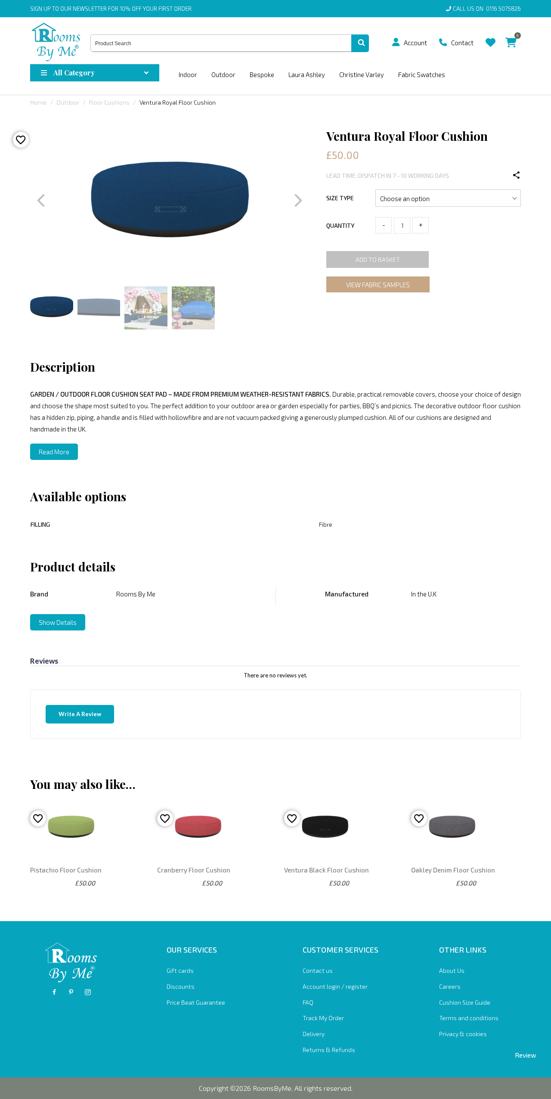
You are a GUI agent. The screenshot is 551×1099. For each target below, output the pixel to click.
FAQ (308, 1002)
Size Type (340, 198)
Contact (462, 43)
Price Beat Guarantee (196, 1002)
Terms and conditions (468, 1017)
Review (525, 1055)
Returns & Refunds (329, 1049)
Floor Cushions (109, 102)
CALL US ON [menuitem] (487, 8)
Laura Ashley (306, 74)
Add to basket (378, 259)
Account (415, 43)
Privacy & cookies (463, 1033)
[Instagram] (88, 992)
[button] (396, 42)
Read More (54, 452)
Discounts (181, 986)
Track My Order (323, 1017)
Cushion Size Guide (464, 1002)
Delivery (314, 1033)
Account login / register (335, 986)
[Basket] (511, 36)
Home (38, 102)
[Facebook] (54, 992)
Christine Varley (361, 74)
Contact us (318, 970)
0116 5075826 (502, 8)
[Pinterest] (71, 992)
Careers (450, 986)
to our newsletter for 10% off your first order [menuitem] (111, 8)
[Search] (360, 43)
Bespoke (262, 74)
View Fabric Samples (378, 285)
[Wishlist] (490, 36)
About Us (451, 970)
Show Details (58, 622)
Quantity (340, 225)
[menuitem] (399, 42)
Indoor (188, 74)
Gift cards (180, 970)
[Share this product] (516, 175)
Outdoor (223, 74)
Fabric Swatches (421, 74)
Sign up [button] (40, 8)
